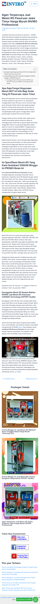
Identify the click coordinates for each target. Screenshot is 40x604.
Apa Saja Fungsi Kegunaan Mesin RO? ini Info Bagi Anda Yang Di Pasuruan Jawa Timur (20, 73)
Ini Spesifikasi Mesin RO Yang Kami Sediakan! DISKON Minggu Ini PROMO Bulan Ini (19, 77)
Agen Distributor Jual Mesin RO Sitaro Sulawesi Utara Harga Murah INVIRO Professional (17, 523)
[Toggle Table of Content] (34, 69)
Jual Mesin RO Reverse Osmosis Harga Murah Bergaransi (19, 597)
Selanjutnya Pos (32, 379)
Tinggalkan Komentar (9, 28)
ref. (16, 372)
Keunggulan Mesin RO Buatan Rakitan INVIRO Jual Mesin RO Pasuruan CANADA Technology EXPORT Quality (20, 81)
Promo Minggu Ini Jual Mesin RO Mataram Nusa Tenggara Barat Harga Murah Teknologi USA (19, 431)
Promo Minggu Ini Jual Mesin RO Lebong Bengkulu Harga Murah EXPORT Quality (18, 477)
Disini (20, 327)
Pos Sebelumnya (8, 379)
